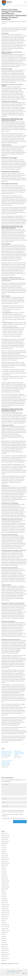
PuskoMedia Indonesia (9, 21)
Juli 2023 (3, 890)
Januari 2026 (4, 833)
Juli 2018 (3, 934)
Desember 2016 (5, 958)
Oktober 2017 (4, 952)
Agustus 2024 (4, 865)
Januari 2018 (4, 946)
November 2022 (5, 906)
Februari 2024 (4, 877)
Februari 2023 (4, 900)
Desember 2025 (5, 835)
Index (3, 973)
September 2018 (5, 930)
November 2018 (5, 926)
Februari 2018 (4, 944)
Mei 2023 (3, 894)
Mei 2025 (3, 849)
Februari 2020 (4, 916)
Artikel (23, 21)
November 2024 (5, 859)
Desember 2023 (5, 881)
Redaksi (7, 973)
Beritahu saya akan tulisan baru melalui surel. (13, 818)
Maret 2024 (4, 875)
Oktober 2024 (4, 861)
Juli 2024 (3, 867)
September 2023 (5, 886)
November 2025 (5, 837)
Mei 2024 (3, 871)
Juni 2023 (3, 892)
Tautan (17, 973)
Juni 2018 (3, 936)
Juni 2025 (3, 847)
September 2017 (5, 954)
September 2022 (5, 910)
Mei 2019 (3, 920)
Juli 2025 (3, 845)
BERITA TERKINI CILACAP (10, 963)
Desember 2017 (5, 948)
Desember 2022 (5, 904)
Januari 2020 (4, 918)
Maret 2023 (4, 898)
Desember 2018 (5, 924)
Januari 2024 (4, 879)
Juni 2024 (3, 869)
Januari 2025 (4, 857)
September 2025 (5, 841)
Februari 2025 (4, 855)
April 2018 (3, 940)
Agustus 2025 (4, 843)
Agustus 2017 (4, 956)
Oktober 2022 (4, 908)
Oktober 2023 (4, 884)
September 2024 (5, 863)
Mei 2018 (3, 938)
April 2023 (3, 896)
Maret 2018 (4, 942)
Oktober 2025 (4, 839)
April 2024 (3, 873)
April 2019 (3, 922)
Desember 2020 (5, 914)
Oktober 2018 (4, 928)
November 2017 (5, 950)
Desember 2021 (5, 912)
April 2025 (3, 851)
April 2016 (3, 960)
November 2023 (5, 882)
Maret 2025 (4, 853)
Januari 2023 (4, 902)
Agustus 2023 (4, 888)
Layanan (12, 973)
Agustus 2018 (4, 932)
